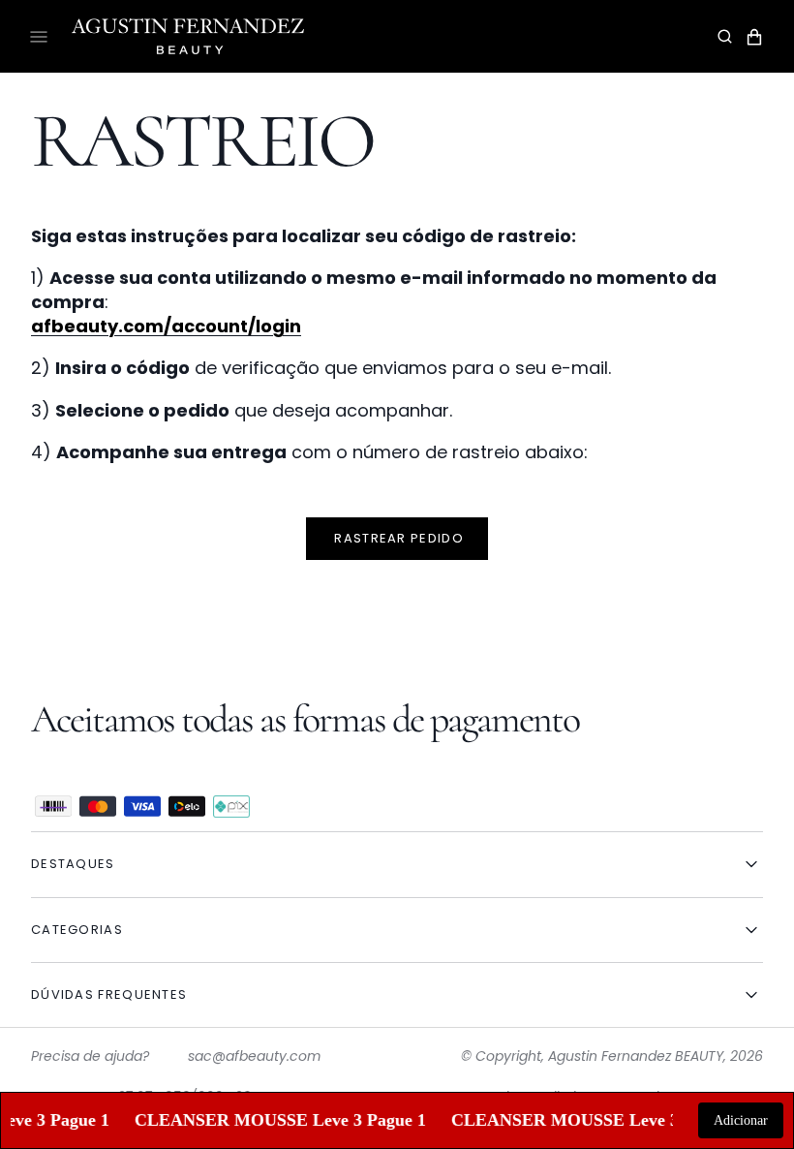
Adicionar (741, 1120)
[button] (725, 37)
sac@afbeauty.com (254, 1056)
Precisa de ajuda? (90, 1056)
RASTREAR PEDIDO (397, 538)
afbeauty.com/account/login (166, 326)
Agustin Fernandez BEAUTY (635, 1056)
